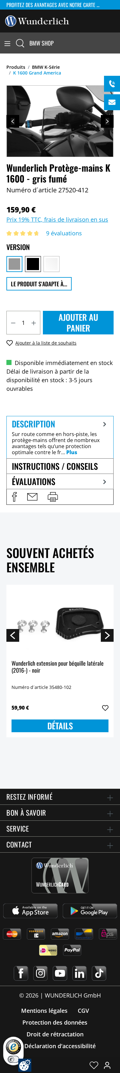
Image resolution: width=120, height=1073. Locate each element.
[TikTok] (99, 973)
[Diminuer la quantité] (13, 322)
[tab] (60, 437)
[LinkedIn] (79, 973)
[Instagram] (40, 973)
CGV (83, 1010)
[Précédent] (12, 121)
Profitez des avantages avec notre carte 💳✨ (56, 5)
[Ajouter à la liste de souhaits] (105, 708)
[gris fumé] (14, 264)
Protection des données (54, 1022)
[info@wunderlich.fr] (112, 102)
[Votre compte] (107, 1065)
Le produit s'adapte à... (39, 284)
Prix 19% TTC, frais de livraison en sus (57, 219)
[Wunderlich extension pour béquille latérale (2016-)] (60, 622)
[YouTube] (60, 973)
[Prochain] (107, 121)
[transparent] (52, 264)
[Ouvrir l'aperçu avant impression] (53, 497)
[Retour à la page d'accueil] (37, 20)
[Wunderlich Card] (60, 875)
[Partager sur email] (32, 497)
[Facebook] (21, 973)
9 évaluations (64, 233)
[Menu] (7, 43)
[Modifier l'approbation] (25, 1065)
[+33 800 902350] (112, 84)
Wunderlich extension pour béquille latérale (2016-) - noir (58, 667)
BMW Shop (41, 43)
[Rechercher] (20, 43)
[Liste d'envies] (94, 1065)
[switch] (13, 1059)
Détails (60, 725)
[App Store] (30, 911)
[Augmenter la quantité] (34, 322)
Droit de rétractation (55, 1034)
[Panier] (116, 43)
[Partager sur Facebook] (14, 497)
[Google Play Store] (90, 911)
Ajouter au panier (78, 322)
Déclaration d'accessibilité (60, 1046)
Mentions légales (44, 1010)
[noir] (33, 264)
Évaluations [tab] (33, 481)
